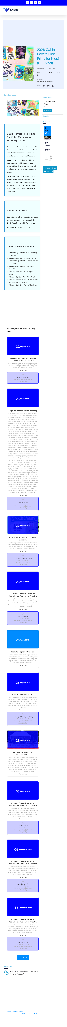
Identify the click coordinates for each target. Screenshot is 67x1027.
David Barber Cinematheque (19, 971)
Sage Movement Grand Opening (23, 410)
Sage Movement (23, 502)
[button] (44, 86)
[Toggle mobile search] (60, 10)
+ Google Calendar (50, 168)
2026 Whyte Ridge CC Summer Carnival (23, 538)
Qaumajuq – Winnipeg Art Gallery (22, 717)
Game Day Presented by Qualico (14, 1011)
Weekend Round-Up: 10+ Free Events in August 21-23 (22, 359)
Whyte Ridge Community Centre (23, 558)
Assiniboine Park (23, 616)
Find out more (23, 370)
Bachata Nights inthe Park (23, 651)
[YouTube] (35, 2)
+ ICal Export (48, 171)
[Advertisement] (33, 32)
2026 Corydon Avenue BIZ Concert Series (23, 753)
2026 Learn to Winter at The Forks (30, 1014)
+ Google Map (22, 381)
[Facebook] (27, 2)
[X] (31, 2)
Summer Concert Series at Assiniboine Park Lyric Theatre (23, 594)
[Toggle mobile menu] (63, 10)
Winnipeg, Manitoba (22, 377)
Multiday (47, 107)
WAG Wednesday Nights (23, 694)
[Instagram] (39, 2)
